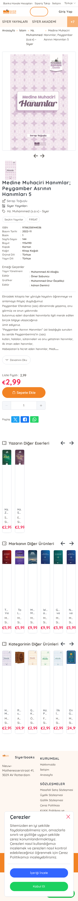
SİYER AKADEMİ (44, 22)
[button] (6, 405)
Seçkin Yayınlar (14, 219)
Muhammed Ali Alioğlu (45, 271)
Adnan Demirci (40, 285)
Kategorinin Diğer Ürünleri (32, 644)
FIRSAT (33, 219)
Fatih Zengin (45, 718)
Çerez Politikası (50, 805)
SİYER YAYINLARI (15, 22)
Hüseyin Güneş (58, 718)
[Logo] (13, 11)
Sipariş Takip (42, 3)
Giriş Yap (66, 12)
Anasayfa (46, 774)
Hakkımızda (47, 764)
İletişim (56, 3)
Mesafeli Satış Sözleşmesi (56, 790)
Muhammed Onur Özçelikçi (47, 280)
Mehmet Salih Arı (7, 718)
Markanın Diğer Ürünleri (30, 543)
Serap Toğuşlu (17, 201)
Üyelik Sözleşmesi (51, 795)
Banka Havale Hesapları (17, 3)
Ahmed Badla (19, 718)
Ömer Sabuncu (40, 276)
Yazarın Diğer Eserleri (27, 443)
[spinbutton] (24, 405)
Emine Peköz (19, 517)
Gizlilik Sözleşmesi (51, 800)
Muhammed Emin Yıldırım (7, 618)
